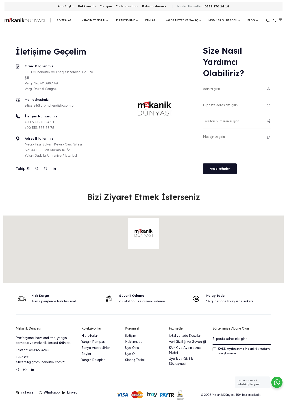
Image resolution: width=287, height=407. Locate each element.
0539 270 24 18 (216, 6)
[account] (274, 20)
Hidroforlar (89, 336)
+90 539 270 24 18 (39, 122)
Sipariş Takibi (135, 360)
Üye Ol (130, 354)
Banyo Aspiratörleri (96, 348)
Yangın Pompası (93, 342)
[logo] (24, 20)
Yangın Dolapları (93, 360)
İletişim (106, 6)
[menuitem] (65, 20)
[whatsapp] (45, 168)
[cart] (280, 20)
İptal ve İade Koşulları (185, 336)
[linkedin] (54, 168)
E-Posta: (22, 357)
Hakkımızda (87, 6)
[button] (143, 233)
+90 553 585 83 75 (39, 128)
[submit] (266, 339)
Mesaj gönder (220, 168)
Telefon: (22, 350)
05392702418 (39, 350)
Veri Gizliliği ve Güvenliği (187, 342)
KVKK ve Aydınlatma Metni (185, 350)
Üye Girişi (132, 348)
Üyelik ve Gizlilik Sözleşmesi (181, 361)
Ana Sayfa (66, 6)
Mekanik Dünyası (28, 328)
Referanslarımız (154, 6)
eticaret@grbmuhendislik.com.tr (49, 105)
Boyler (86, 354)
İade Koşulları (127, 6)
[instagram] (36, 168)
